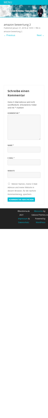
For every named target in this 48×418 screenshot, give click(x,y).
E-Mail (11, 158)
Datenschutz (23, 222)
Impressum (23, 218)
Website (11, 171)
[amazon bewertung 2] (24, 61)
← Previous (9, 35)
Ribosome (38, 211)
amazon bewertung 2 (13, 31)
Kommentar (14, 113)
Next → (40, 35)
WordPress (40, 222)
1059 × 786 (33, 28)
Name (11, 145)
